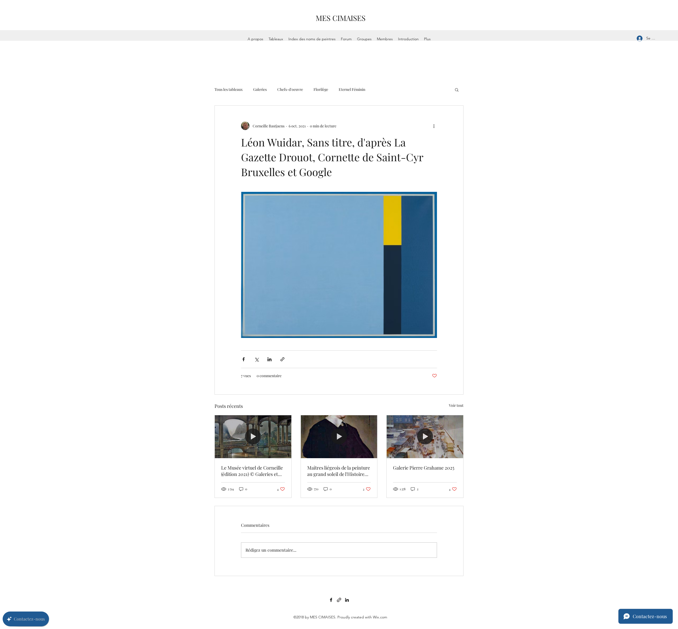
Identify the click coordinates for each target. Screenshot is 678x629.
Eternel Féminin (352, 89)
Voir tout (456, 405)
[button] (456, 89)
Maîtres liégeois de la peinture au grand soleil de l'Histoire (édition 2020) (338, 471)
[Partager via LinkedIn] (269, 359)
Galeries (260, 89)
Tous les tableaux (229, 89)
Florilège (321, 89)
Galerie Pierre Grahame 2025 (423, 468)
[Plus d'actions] (434, 126)
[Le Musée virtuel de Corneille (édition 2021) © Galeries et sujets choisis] (253, 436)
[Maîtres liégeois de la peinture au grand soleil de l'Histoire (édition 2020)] (339, 436)
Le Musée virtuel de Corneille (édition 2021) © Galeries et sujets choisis (252, 471)
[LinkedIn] (347, 600)
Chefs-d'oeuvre (290, 89)
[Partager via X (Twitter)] (256, 359)
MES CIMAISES (340, 18)
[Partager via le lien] (282, 359)
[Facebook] (331, 600)
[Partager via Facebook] (243, 359)
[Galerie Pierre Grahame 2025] (425, 436)
